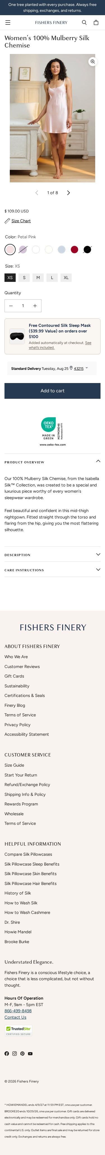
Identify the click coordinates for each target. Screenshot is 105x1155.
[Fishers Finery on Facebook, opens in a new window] (7, 1053)
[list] (52, 118)
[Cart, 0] (96, 22)
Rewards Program (21, 804)
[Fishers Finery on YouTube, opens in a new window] (30, 1053)
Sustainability (16, 686)
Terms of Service (20, 714)
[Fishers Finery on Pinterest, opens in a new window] (22, 1053)
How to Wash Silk (20, 902)
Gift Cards (14, 676)
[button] (18, 1030)
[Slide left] (37, 193)
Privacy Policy (17, 724)
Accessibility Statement (26, 734)
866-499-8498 (18, 1010)
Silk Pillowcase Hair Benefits (30, 883)
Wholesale (14, 813)
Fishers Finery (28, 1081)
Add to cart (52, 390)
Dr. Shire (12, 922)
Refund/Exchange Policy (27, 784)
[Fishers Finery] (51, 22)
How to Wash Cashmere (27, 912)
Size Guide (14, 765)
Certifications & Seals (24, 695)
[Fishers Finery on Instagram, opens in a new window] (14, 1053)
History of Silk (17, 893)
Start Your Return (20, 775)
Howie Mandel (17, 931)
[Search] (84, 22)
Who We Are (16, 656)
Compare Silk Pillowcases (28, 854)
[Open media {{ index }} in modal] (52, 118)
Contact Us (15, 1017)
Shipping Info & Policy (25, 794)
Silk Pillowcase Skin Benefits (30, 873)
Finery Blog (14, 705)
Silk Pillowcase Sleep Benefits (31, 864)
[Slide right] (68, 193)
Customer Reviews (22, 666)
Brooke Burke (16, 941)
